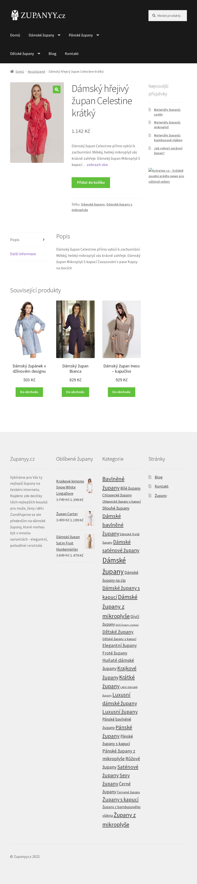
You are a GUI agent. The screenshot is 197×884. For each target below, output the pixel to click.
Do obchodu (29, 392)
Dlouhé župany (115, 508)
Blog (52, 53)
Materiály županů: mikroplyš (167, 124)
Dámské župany (41, 35)
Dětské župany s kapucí (119, 639)
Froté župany (114, 653)
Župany (161, 495)
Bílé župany (130, 488)
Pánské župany (81, 35)
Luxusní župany (120, 711)
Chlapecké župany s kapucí (121, 501)
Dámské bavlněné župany (112, 524)
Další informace (23, 253)
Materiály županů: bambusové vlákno (168, 137)
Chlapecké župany (117, 495)
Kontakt (72, 53)
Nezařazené (36, 71)
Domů (15, 35)
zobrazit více (97, 164)
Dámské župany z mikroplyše (119, 606)
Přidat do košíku (91, 182)
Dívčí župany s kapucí (127, 624)
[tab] (29, 240)
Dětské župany (22, 53)
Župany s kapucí (120, 799)
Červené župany (128, 792)
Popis (14, 239)
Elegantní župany (119, 645)
